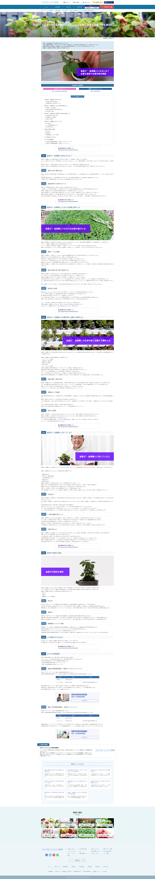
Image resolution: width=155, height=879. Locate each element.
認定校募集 (77, 2)
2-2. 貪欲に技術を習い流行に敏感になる (53, 109)
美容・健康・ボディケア (96, 851)
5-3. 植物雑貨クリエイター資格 (51, 134)
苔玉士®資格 (65, 10)
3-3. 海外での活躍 (49, 119)
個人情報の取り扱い (77, 871)
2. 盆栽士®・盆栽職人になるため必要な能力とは (56, 105)
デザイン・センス (71, 853)
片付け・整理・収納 (107, 851)
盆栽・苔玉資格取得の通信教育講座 (59, 91)
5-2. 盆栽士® (47, 133)
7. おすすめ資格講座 (49, 139)
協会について (67, 2)
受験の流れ (68, 7)
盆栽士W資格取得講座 (95, 91)
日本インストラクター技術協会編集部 (49, 747)
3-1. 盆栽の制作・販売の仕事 (51, 115)
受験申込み (107, 7)
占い (80, 851)
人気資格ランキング (99, 2)
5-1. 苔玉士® (47, 131)
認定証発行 (95, 7)
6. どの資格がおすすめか (50, 137)
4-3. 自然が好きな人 (49, 126)
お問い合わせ (109, 2)
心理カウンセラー (71, 848)
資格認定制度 (57, 7)
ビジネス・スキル (95, 853)
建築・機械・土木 (83, 853)
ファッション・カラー (72, 851)
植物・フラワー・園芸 (107, 848)
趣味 (68, 855)
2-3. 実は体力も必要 (49, 111)
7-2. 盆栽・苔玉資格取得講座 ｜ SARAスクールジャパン (57, 143)
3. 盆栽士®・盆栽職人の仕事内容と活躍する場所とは (57, 113)
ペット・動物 (105, 853)
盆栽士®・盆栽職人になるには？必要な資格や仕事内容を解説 (81, 10)
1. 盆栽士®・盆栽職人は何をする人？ (53, 99)
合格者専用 (88, 7)
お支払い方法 (87, 2)
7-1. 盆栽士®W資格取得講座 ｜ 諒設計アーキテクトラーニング (58, 141)
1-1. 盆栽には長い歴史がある (51, 101)
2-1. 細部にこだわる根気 (50, 107)
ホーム (46, 7)
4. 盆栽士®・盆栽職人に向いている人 (53, 121)
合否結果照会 (79, 7)
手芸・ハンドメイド (95, 848)
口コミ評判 (104, 871)
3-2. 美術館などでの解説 (50, 117)
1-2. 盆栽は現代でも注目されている (52, 103)
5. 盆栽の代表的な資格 (49, 129)
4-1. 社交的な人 (48, 123)
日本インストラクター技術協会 (47, 10)
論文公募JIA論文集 (86, 871)
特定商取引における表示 (66, 871)
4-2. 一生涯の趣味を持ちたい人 (51, 125)
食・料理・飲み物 (83, 848)
